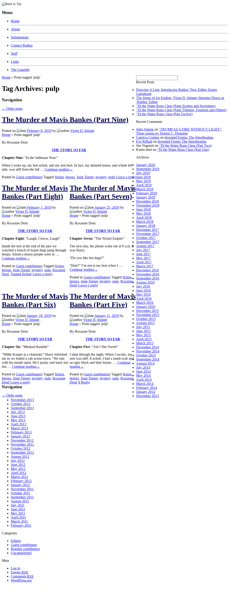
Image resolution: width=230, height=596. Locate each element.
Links (15, 61)
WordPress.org (21, 580)
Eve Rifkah (144, 141)
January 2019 (145, 197)
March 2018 (144, 222)
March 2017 (144, 266)
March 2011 (19, 521)
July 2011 (17, 505)
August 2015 (145, 323)
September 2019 (147, 169)
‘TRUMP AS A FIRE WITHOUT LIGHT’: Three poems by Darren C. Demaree (179, 131)
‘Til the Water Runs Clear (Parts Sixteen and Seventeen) (175, 106)
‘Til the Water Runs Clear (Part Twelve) (164, 114)
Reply (83, 382)
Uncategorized (21, 553)
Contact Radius (22, 45)
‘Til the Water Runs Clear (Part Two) (185, 145)
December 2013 (147, 396)
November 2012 (22, 444)
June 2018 (143, 209)
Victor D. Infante (82, 131)
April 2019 (144, 185)
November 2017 (147, 234)
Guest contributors (29, 177)
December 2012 (22, 440)
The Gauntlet (20, 70)
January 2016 (145, 307)
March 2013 (19, 428)
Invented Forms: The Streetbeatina (189, 137)
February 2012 (21, 481)
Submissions (20, 37)
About (15, 29)
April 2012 (18, 473)
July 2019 (143, 173)
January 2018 (145, 226)
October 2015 (146, 319)
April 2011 (18, 517)
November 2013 (22, 400)
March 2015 (144, 343)
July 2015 (143, 327)
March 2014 (144, 384)
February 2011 (21, 525)
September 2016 (147, 278)
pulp (111, 177)
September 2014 (147, 359)
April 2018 (144, 217)
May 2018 (143, 213)
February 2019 (146, 193)
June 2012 (18, 465)
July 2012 (18, 461)
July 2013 (18, 412)
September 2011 (22, 497)
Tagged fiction (21, 274)
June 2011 (18, 509)
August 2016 (145, 282)
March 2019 (144, 189)
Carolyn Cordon (147, 137)
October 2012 (20, 448)
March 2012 (19, 477)
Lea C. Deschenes (53, 592)
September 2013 (22, 408)
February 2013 (21, 432)
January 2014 (145, 392)
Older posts (12, 109)
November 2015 (147, 315)
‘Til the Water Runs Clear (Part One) (183, 149)
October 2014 (146, 355)
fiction (59, 177)
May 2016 (143, 294)
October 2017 (146, 238)
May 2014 (143, 375)
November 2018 (147, 205)
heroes (70, 177)
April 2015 (144, 339)
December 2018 (147, 201)
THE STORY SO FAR (69, 150)
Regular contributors (25, 549)
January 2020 (145, 165)
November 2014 (147, 351)
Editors (16, 541)
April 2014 (144, 380)
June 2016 (143, 290)
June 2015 (143, 331)
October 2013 (20, 404)
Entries (19, 572)
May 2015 (143, 335)
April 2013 (18, 424)
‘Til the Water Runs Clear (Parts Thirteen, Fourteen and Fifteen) (181, 110)
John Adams (145, 129)
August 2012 (20, 456)
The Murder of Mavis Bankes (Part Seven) (103, 192)
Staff (14, 53)
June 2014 (143, 371)
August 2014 (145, 363)
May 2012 (18, 469)
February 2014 (146, 388)
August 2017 (145, 246)
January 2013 (20, 436)
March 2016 (144, 303)
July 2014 (143, 367)
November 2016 (147, 274)
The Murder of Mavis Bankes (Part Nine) (65, 119)
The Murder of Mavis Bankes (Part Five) (103, 300)
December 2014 (147, 347)
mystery (100, 177)
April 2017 (144, 262)
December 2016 (147, 270)
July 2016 (143, 286)
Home (15, 21)
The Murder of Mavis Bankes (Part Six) (35, 300)
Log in (15, 568)
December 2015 (147, 311)
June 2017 (143, 254)
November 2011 (22, 489)
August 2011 (20, 501)
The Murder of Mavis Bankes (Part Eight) (35, 192)
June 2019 (143, 177)
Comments (22, 576)
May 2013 (18, 420)
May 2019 (143, 181)
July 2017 (143, 250)
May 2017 (143, 258)
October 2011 (20, 493)
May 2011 (18, 513)
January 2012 (20, 485)
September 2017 (147, 242)
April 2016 (144, 298)
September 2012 (22, 452)
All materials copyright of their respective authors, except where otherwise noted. (53, 588)
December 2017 (147, 230)
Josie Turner (85, 177)
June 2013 (18, 416)
